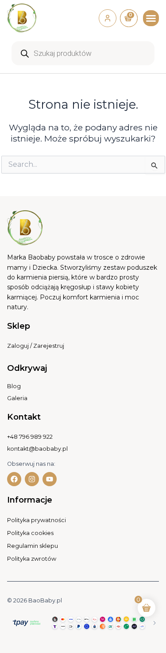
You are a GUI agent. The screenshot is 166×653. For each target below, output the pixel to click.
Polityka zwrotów (31, 558)
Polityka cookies (30, 533)
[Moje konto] (107, 18)
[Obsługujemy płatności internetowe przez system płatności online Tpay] (83, 622)
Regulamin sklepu (32, 546)
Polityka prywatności (36, 520)
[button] (151, 18)
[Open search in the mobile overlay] (83, 53)
